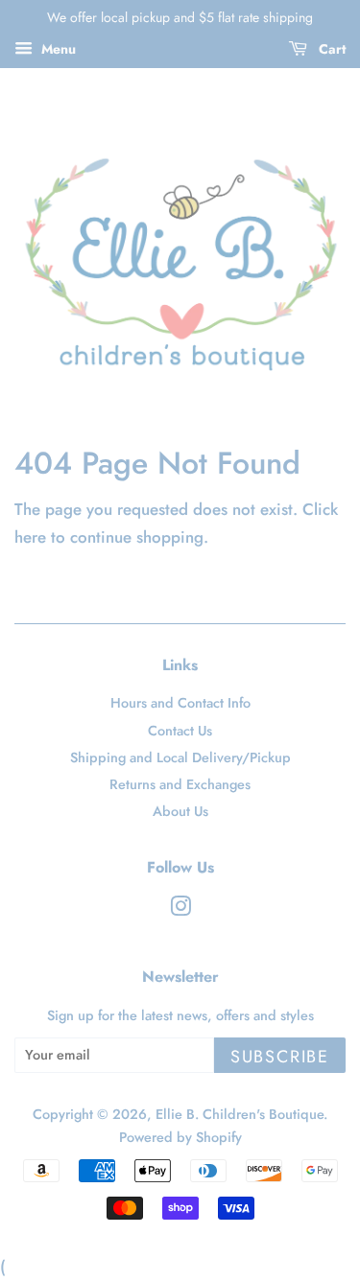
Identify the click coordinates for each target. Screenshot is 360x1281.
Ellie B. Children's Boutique (240, 1114)
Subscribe (279, 1056)
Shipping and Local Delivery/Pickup (180, 757)
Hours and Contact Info (180, 702)
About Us (180, 811)
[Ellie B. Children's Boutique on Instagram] (180, 910)
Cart (330, 48)
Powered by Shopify (180, 1137)
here (30, 536)
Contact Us (180, 730)
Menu (56, 48)
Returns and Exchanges (180, 784)
